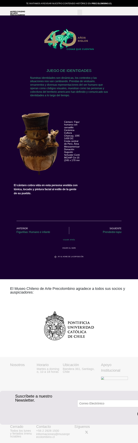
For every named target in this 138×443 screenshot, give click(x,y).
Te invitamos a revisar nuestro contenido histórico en (69, 3)
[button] (79, 12)
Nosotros (17, 365)
